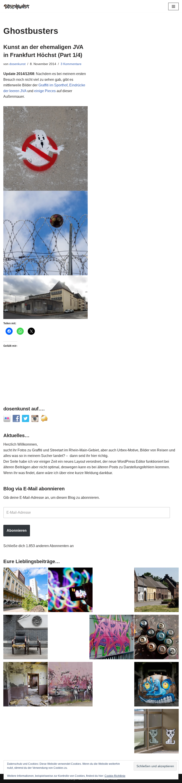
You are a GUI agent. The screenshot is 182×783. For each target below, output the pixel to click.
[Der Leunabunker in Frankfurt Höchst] (156, 638)
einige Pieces (45, 91)
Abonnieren (17, 530)
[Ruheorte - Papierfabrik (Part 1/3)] (156, 685)
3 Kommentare (71, 64)
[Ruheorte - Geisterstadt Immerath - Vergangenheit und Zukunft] (156, 591)
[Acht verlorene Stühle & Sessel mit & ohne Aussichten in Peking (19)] (25, 638)
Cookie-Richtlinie (115, 775)
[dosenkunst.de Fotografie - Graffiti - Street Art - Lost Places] (16, 6)
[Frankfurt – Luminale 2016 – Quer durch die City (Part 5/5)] (70, 591)
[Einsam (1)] (156, 732)
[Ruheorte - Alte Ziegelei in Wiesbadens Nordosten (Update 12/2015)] (25, 685)
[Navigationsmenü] (173, 6)
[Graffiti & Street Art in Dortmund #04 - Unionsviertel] (70, 685)
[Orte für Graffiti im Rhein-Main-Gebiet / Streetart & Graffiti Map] (111, 638)
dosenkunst (17, 64)
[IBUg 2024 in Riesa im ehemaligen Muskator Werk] (25, 591)
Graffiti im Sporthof (52, 85)
